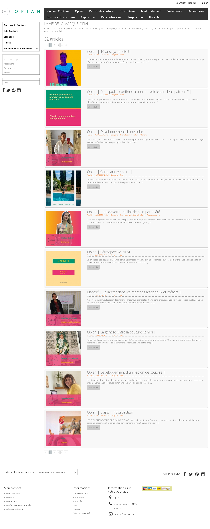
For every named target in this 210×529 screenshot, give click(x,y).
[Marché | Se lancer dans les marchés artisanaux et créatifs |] (63, 308)
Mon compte (12, 488)
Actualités (77, 501)
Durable (154, 17)
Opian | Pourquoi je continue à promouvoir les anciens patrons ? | (139, 91)
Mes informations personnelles (18, 505)
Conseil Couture (58, 11)
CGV (75, 505)
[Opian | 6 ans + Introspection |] (63, 428)
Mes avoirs (9, 497)
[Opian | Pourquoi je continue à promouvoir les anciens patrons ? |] (63, 107)
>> (66, 45)
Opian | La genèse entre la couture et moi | (121, 332)
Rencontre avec (111, 17)
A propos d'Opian (12, 59)
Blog (6, 82)
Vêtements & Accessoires (18, 48)
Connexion (181, 3)
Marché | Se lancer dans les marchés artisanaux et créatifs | (134, 292)
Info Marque (78, 497)
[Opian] (21, 11)
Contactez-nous (80, 493)
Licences (9, 36)
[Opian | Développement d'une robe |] (63, 147)
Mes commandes (12, 493)
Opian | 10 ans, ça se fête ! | (109, 51)
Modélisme (9, 63)
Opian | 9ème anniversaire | (109, 171)
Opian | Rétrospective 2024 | (110, 251)
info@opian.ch (127, 514)
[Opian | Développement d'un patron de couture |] (63, 388)
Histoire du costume (61, 17)
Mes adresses (10, 501)
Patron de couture (101, 11)
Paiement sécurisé (81, 513)
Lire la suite (93, 66)
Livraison (77, 509)
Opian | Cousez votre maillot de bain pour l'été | (125, 211)
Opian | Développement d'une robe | (116, 131)
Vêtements (174, 11)
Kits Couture (11, 30)
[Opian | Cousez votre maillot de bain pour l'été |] (63, 228)
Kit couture (127, 11)
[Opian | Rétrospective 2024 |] (63, 268)
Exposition (88, 17)
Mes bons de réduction (14, 509)
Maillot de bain (151, 11)
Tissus (7, 42)
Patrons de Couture (15, 25)
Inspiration (135, 17)
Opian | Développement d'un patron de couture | (126, 372)
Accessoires (196, 11)
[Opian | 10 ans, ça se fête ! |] (63, 67)
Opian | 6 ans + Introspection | (111, 412)
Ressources (9, 68)
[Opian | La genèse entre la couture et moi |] (63, 348)
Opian (79, 11)
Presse (7, 72)
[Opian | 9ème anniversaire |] (63, 187)
